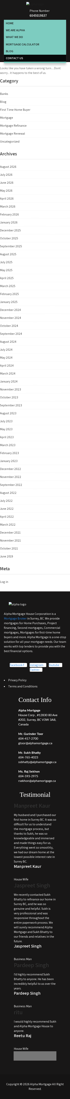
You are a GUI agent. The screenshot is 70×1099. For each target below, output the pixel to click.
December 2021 (10, 532)
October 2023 (9, 397)
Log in (4, 582)
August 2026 (8, 167)
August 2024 (8, 342)
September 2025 (11, 246)
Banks (4, 94)
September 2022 (11, 485)
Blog (3, 102)
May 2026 (6, 191)
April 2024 (7, 365)
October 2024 (9, 326)
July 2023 (6, 421)
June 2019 (6, 556)
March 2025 (7, 286)
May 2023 (6, 429)
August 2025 (8, 254)
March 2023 (7, 445)
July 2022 (6, 501)
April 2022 (7, 517)
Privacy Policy (17, 680)
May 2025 (6, 270)
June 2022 (7, 509)
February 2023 (9, 453)
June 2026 (6, 183)
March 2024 (7, 373)
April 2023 (7, 437)
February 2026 (9, 214)
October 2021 (9, 548)
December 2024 (10, 310)
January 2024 (9, 381)
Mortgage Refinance (13, 126)
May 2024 (6, 358)
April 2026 (7, 198)
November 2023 (10, 389)
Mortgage (6, 118)
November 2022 (10, 477)
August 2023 (8, 413)
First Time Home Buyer (15, 110)
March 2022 (8, 525)
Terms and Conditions (23, 686)
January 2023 (9, 461)
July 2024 (6, 350)
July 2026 (6, 175)
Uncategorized (9, 141)
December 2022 (10, 469)
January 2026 (9, 222)
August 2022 (8, 493)
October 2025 (9, 238)
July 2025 (6, 262)
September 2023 (11, 405)
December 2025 (10, 230)
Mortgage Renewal (12, 134)
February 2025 (9, 294)
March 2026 (7, 206)
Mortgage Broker (15, 618)
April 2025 (7, 278)
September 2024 (11, 334)
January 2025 (9, 302)
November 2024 (10, 318)
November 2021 (10, 540)
